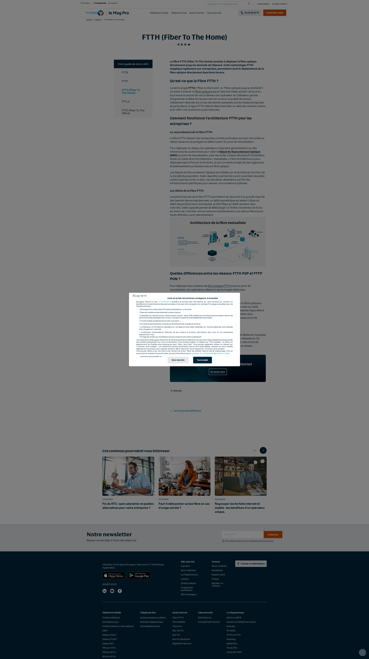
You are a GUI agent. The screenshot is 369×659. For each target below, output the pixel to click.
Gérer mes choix (178, 360)
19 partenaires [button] (164, 302)
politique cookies (223, 353)
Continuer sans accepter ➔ (150, 356)
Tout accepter (202, 360)
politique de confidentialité (203, 353)
